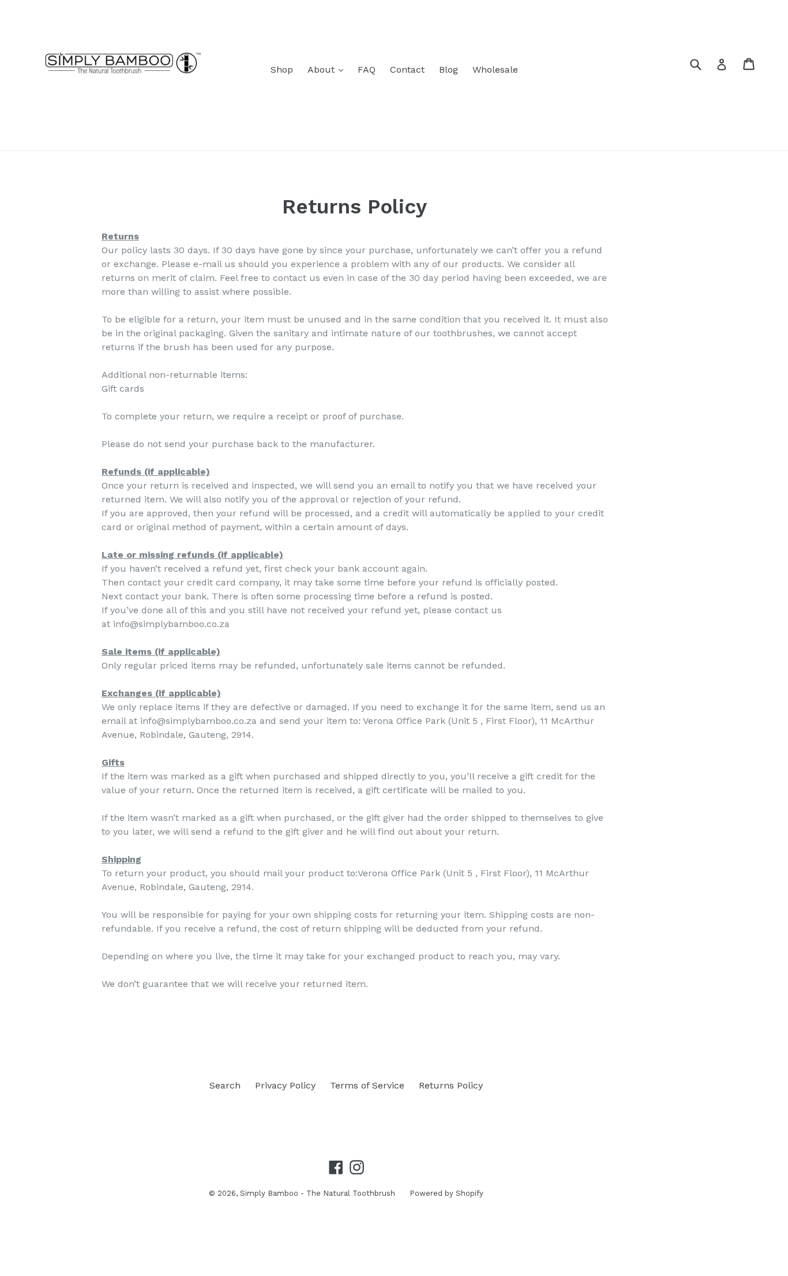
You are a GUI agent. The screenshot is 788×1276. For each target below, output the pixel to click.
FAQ (367, 69)
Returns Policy (451, 1085)
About (328, 69)
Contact (407, 69)
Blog (448, 69)
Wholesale (495, 69)
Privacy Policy (285, 1085)
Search (225, 1085)
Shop (282, 69)
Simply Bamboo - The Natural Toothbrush (317, 1193)
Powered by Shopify (446, 1193)
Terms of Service (367, 1085)
